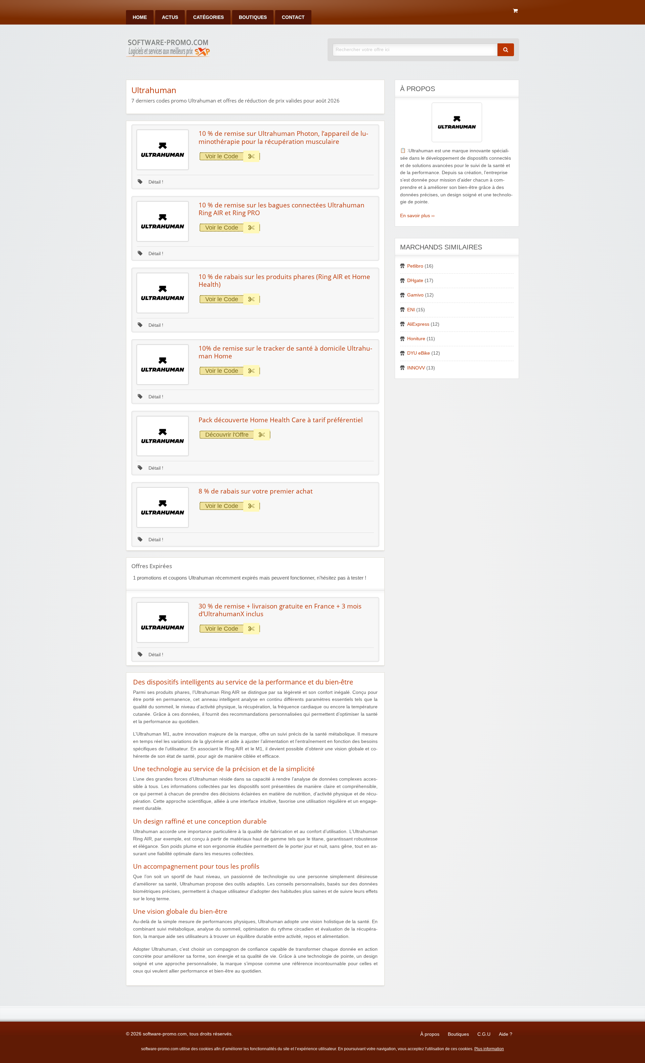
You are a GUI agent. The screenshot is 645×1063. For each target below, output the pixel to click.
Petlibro (415, 266)
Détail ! (155, 182)
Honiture (416, 338)
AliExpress (418, 324)
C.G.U (483, 1034)
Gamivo (415, 295)
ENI (411, 309)
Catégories (208, 17)
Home (140, 17)
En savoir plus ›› (417, 215)
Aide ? (505, 1034)
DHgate (415, 280)
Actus (170, 17)
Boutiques (253, 17)
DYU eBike (418, 353)
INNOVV (416, 367)
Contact (293, 17)
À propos (429, 1034)
